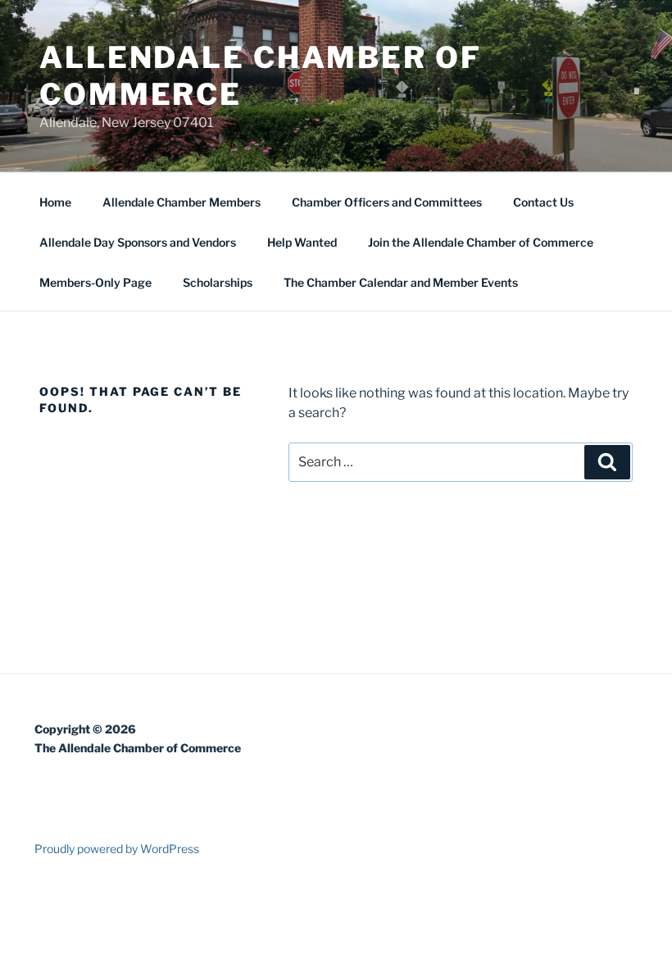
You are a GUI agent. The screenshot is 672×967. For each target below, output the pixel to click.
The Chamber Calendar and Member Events (401, 282)
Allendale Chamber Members (181, 202)
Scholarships (217, 282)
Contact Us (543, 202)
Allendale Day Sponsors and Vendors (137, 242)
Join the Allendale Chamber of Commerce (480, 242)
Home (55, 202)
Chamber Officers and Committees (387, 202)
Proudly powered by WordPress (116, 849)
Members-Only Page (95, 282)
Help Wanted (302, 242)
